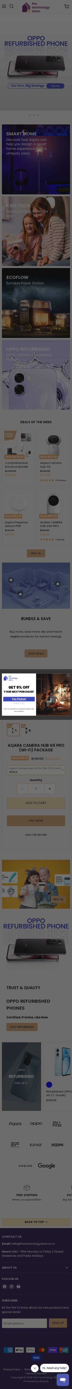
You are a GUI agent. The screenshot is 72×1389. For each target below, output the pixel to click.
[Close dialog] (68, 675)
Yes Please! (19, 699)
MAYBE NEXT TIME (19, 703)
